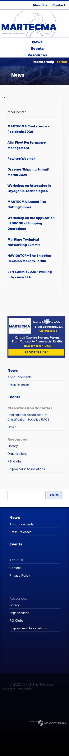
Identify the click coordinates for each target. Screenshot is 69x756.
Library (12, 446)
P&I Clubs (14, 461)
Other (11, 427)
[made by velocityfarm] (48, 723)
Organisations (17, 454)
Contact (15, 568)
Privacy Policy (19, 575)
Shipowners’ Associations (26, 469)
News (37, 42)
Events (37, 48)
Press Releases (18, 385)
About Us (16, 560)
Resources (37, 55)
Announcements (19, 377)
